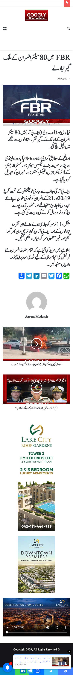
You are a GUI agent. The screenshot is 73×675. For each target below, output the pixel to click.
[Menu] (5, 30)
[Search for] (68, 30)
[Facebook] (65, 671)
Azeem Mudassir (36, 316)
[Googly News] (36, 15)
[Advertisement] (36, 34)
